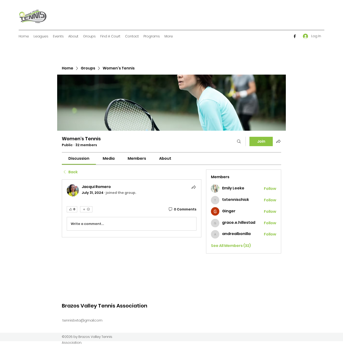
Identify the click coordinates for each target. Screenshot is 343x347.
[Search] (239, 141)
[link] (78, 158)
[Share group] (278, 141)
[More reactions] (86, 209)
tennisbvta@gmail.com (82, 320)
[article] (131, 208)
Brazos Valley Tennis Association (104, 305)
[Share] (193, 187)
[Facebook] (294, 36)
